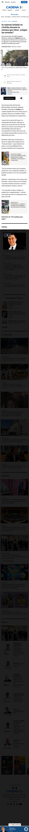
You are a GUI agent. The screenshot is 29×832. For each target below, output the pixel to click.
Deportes (7, 2)
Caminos (13, 2)
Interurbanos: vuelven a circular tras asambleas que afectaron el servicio (18, 205)
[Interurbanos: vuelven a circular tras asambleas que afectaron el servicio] (5, 207)
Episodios (9, 93)
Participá (24, 2)
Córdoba (17, 10)
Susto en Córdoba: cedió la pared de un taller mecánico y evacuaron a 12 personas (18, 158)
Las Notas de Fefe (15, 16)
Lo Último (4, 10)
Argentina (10, 10)
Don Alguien (8, 16)
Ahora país (15, 14)
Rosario (24, 10)
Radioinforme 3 (14, 202)
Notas (2, 16)
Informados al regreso (16, 154)
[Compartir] (21, 98)
